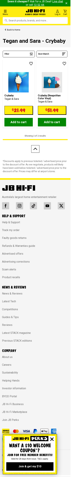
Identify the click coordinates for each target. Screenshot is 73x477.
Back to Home (13, 30)
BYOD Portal (9, 396)
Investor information (14, 388)
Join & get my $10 (30, 466)
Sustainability (10, 372)
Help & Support (11, 222)
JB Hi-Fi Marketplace (14, 412)
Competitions (10, 309)
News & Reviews (12, 293)
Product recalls (11, 277)
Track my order (11, 230)
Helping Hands (11, 380)
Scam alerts (9, 269)
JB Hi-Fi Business (13, 404)
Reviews (7, 325)
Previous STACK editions (17, 340)
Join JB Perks (10, 420)
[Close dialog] (52, 439)
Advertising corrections (16, 261)
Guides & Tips (10, 317)
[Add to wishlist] (31, 63)
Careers (6, 364)
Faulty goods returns (14, 238)
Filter (7, 54)
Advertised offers (12, 253)
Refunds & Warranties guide (18, 245)
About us (7, 357)
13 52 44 (39, 4)
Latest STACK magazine (16, 333)
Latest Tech (9, 301)
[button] (12, 12)
